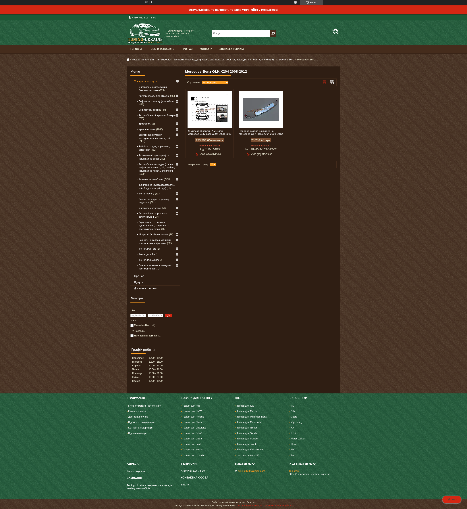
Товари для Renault (193, 416)
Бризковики (145, 123)
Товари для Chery (192, 422)
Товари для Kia (245, 405)
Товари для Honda (192, 449)
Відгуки (138, 282)
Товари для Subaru (247, 438)
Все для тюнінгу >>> (248, 455)
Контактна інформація (140, 427)
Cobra (294, 416)
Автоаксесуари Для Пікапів (154, 96)
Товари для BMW (192, 411)
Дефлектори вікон (149, 109)
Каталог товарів (137, 411)
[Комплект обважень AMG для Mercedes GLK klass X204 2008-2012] (210, 109)
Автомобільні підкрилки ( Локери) (157, 115)
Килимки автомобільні (151, 179)
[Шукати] (273, 33)
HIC (293, 449)
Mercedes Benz (285, 59)
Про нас (187, 49)
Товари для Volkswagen (250, 449)
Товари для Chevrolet (194, 427)
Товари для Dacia (192, 438)
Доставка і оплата (231, 49)
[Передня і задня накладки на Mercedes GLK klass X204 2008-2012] (261, 109)
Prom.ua (251, 502)
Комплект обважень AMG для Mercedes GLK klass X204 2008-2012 (209, 132)
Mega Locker (298, 438)
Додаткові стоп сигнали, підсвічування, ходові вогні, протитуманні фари (154, 225)
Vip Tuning (296, 422)
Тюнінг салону (146, 193)
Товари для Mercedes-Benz (252, 416)
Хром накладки (147, 129)
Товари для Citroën (192, 433)
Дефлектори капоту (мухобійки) (156, 101)
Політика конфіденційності (279, 505)
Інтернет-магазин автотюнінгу (144, 405)
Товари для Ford (191, 444)
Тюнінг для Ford (147, 248)
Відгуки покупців (137, 433)
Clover (294, 455)
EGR (293, 433)
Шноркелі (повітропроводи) (153, 234)
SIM (293, 411)
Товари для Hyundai (193, 455)
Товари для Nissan (247, 427)
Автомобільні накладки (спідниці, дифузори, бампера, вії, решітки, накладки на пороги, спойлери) (215, 59)
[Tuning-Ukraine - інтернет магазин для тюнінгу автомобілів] (145, 33)
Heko (293, 444)
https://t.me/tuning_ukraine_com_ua (309, 473)
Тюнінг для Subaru (149, 260)
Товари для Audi (191, 405)
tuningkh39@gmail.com (251, 470)
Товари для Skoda (247, 433)
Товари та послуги (161, 49)
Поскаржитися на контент (250, 505)
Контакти (206, 49)
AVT (293, 427)
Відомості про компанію (141, 422)
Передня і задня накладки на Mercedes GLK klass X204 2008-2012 (261, 132)
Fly (292, 405)
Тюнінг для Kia (147, 254)
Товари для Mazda (247, 411)
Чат (454, 499)
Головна (136, 49)
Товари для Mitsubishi (249, 422)
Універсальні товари (150, 208)
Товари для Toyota (247, 444)
